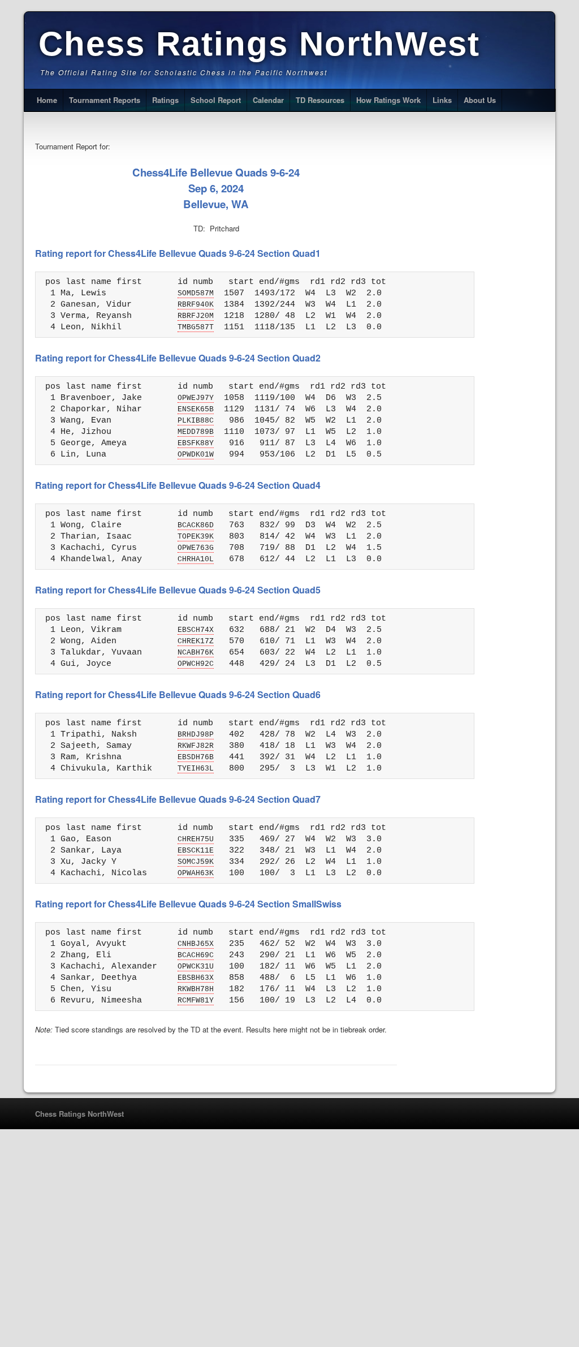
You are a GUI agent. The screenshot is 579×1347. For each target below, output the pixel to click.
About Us (480, 99)
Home (47, 99)
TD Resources (320, 99)
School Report (216, 99)
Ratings (165, 99)
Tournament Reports (104, 99)
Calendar (268, 99)
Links (442, 99)
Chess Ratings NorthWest (259, 44)
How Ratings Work (388, 99)
